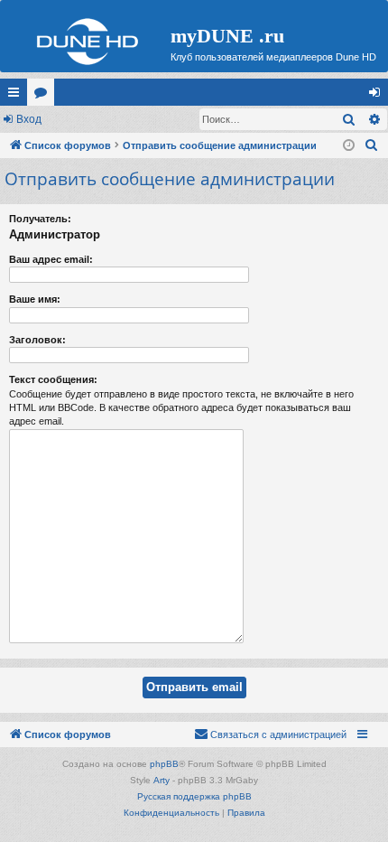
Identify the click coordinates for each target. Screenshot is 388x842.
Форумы (44, 96)
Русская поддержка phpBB (194, 796)
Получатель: (40, 218)
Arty (161, 780)
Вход (29, 119)
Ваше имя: (34, 299)
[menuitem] (372, 145)
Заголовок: (37, 339)
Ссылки (17, 96)
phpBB (164, 764)
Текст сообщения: (53, 379)
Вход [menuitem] (378, 96)
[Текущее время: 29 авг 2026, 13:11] (349, 146)
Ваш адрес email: (51, 259)
